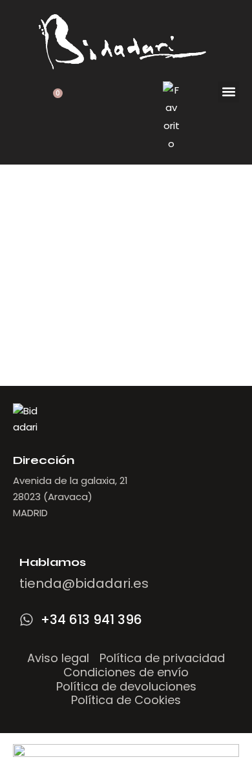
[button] (228, 92)
